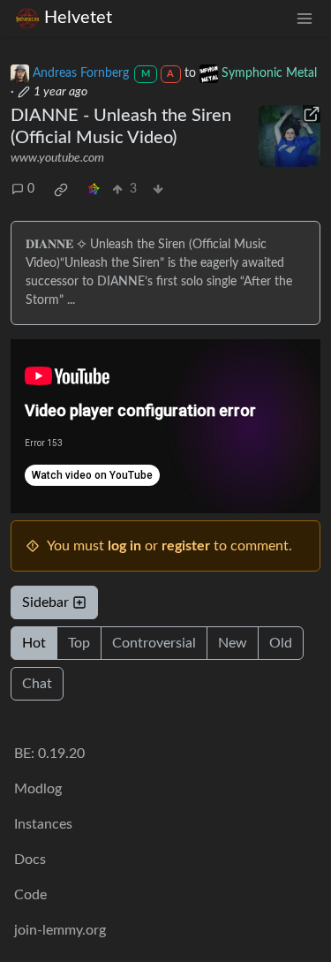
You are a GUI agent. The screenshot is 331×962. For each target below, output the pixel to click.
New (232, 643)
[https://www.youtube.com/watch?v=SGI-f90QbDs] (289, 136)
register (186, 546)
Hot (34, 643)
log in (124, 546)
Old (280, 643)
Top (79, 643)
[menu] (304, 18)
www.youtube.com (57, 158)
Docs (30, 859)
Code (30, 895)
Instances (43, 824)
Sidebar (45, 602)
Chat (37, 684)
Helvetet (78, 18)
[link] (60, 190)
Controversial (154, 643)
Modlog (38, 789)
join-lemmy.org (60, 930)
